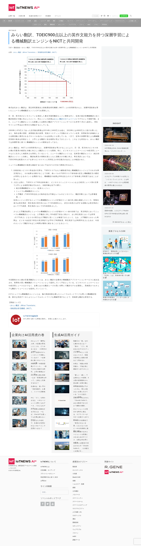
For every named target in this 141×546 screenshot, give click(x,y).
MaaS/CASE (76, 477)
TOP (10, 47)
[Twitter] (48, 504)
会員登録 (124, 16)
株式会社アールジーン (25, 465)
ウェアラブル (72, 24)
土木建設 (61, 21)
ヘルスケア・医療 (45, 21)
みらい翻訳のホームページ (65, 119)
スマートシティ (80, 21)
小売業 (29, 21)
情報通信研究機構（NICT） (48, 52)
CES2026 (104, 24)
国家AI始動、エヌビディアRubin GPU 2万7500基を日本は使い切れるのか (117, 213)
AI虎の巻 (22, 16)
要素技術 (52, 24)
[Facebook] (43, 504)
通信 (45, 24)
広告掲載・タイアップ (48, 470)
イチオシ (96, 24)
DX (4, 21)
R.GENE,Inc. (17, 470)
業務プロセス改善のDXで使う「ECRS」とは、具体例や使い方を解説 (116, 275)
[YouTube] (52, 504)
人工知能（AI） (133, 21)
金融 (35, 21)
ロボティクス (37, 24)
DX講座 (48, 16)
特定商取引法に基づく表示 (49, 477)
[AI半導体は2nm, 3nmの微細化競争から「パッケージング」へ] (117, 135)
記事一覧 (12, 16)
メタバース (70, 21)
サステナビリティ (120, 21)
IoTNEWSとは (45, 466)
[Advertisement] (94, 7)
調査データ (76, 540)
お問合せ (43, 480)
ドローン (81, 24)
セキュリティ (61, 24)
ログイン (115, 16)
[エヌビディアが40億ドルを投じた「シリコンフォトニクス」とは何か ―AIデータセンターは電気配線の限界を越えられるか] (117, 163)
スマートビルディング (106, 21)
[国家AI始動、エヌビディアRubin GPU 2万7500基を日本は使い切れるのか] (117, 197)
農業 (54, 21)
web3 (88, 24)
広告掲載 (95, 16)
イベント (58, 16)
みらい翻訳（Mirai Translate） (25, 52)
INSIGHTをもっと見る (122, 222)
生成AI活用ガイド (35, 16)
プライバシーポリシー (48, 473)
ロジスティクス (19, 21)
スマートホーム (92, 21)
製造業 (10, 21)
